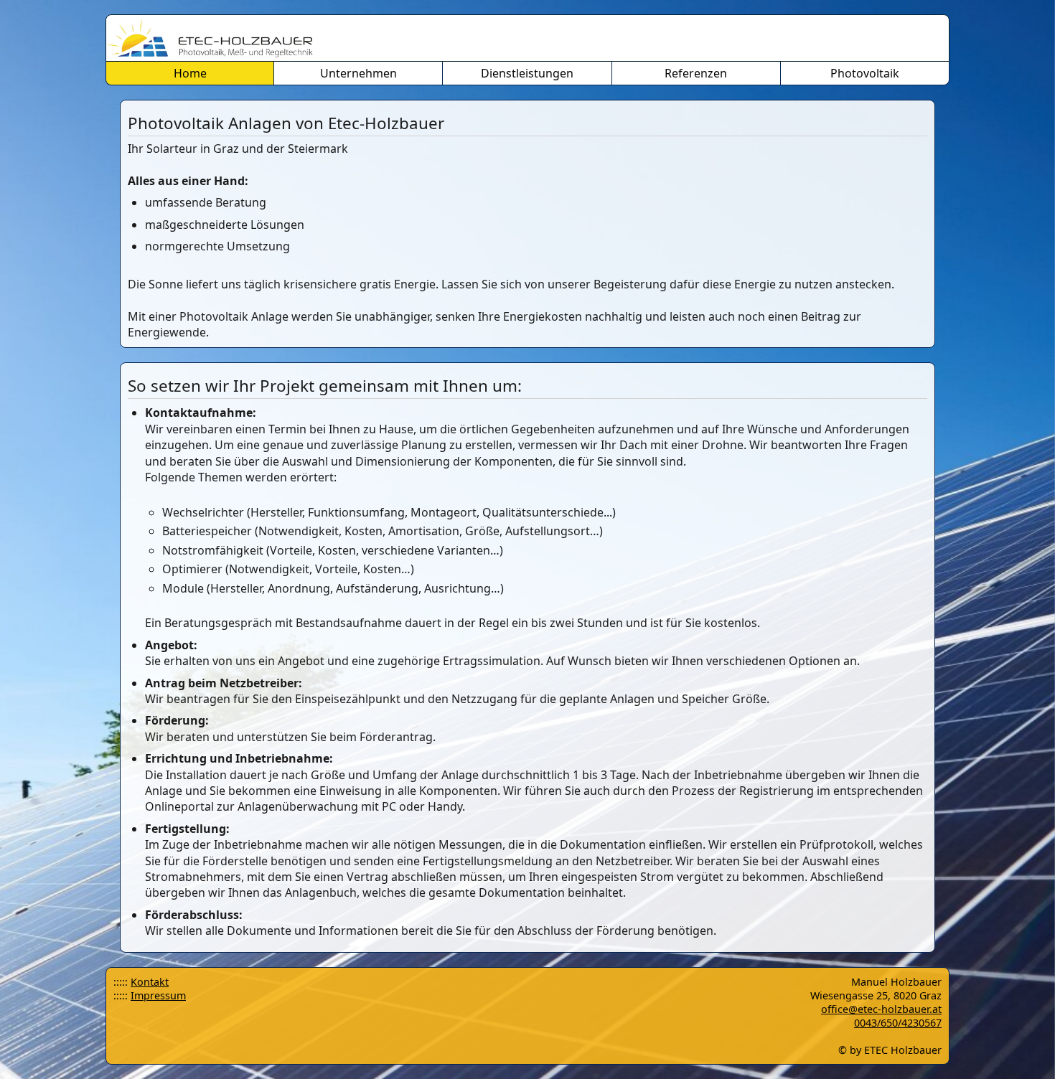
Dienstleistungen (527, 73)
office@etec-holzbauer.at (881, 1009)
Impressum (358, 97)
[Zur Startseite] (528, 38)
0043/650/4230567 (898, 1022)
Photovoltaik (864, 73)
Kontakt (150, 982)
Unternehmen (358, 73)
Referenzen (696, 73)
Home (190, 73)
